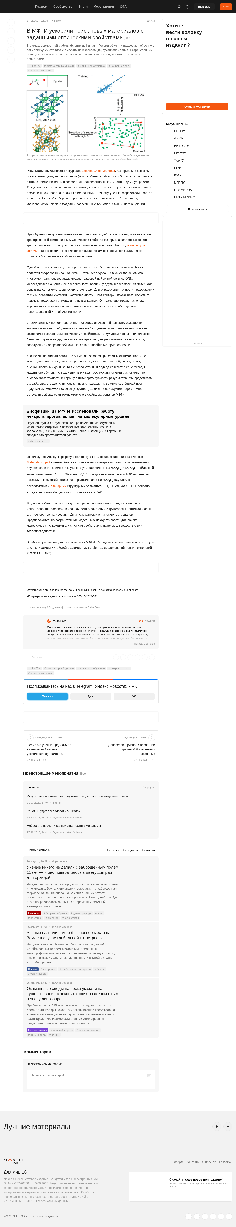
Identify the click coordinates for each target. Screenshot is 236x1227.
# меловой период (62, 1030)
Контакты (193, 1162)
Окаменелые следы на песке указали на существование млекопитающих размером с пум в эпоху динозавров (72, 993)
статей (147, 621)
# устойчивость (37, 973)
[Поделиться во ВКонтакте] (11, 59)
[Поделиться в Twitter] (11, 41)
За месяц (148, 850)
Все (83, 773)
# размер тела (37, 1034)
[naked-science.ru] (229, 1216)
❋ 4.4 (129, 38)
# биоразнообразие (55, 913)
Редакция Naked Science (67, 817)
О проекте (209, 1162)
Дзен (91, 696)
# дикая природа (81, 913)
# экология (52, 917)
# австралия (48, 969)
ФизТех (56, 20)
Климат (32, 969)
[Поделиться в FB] (11, 31)
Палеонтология (37, 1030)
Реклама (225, 1162)
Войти (226, 6)
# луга (99, 913)
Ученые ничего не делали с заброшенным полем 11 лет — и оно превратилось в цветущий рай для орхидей (72, 872)
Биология (34, 913)
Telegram (47, 696)
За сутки (112, 850)
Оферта (178, 1162)
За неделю (130, 850)
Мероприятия (103, 6)
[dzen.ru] (213, 1216)
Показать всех (197, 209)
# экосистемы (70, 917)
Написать (204, 6)
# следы (54, 1034)
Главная (41, 6)
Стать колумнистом (197, 106)
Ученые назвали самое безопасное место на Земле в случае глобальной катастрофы (68, 935)
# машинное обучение (91, 65)
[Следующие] (227, 1126)
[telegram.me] (221, 1216)
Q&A (123, 6)
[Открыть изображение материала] (91, 113)
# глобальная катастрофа (75, 969)
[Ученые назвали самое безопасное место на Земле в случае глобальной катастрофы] (139, 946)
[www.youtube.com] (205, 1216)
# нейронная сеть (119, 65)
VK (134, 696)
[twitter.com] (188, 1216)
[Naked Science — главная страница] (18, 6)
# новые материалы (40, 70)
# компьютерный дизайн (59, 65)
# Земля (100, 969)
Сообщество (62, 6)
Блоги (83, 6)
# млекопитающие (88, 1030)
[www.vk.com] (197, 1216)
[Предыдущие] (216, 1126)
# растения (35, 917)
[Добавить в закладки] (11, 22)
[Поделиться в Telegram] (11, 50)
